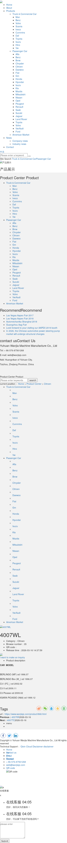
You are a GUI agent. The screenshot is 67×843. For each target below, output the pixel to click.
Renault (19, 106)
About (9, 7)
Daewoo (20, 69)
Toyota (19, 38)
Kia (17, 88)
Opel (18, 100)
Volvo (18, 23)
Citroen (19, 66)
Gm (17, 75)
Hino (18, 44)
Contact (10, 147)
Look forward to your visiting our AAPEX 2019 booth (31, 327)
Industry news (19, 143)
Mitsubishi (20, 94)
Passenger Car (19, 51)
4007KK (15, 717)
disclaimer (48, 746)
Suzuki (19, 113)
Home (9, 4)
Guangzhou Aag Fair (16, 324)
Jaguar (19, 116)
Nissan (19, 97)
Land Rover (21, 119)
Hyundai (20, 82)
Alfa (17, 54)
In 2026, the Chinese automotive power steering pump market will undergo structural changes (33, 332)
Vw (17, 48)
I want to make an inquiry (12, 657)
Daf (17, 35)
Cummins (20, 32)
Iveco (18, 29)
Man (18, 17)
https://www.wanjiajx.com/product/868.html (25, 713)
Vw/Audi (20, 128)
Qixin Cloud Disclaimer (32, 746)
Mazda (19, 91)
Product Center (33, 383)
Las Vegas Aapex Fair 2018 (20, 318)
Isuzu (18, 41)
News (9, 137)
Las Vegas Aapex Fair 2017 (20, 315)
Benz (18, 20)
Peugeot (20, 103)
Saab (18, 109)
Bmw (18, 60)
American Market (20, 134)
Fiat (17, 72)
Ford (18, 131)
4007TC (11, 720)
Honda (19, 78)
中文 (2, 151)
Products (10, 10)
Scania (19, 26)
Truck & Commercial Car (24, 13)
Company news (20, 140)
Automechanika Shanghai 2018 (21, 321)
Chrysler (20, 63)
